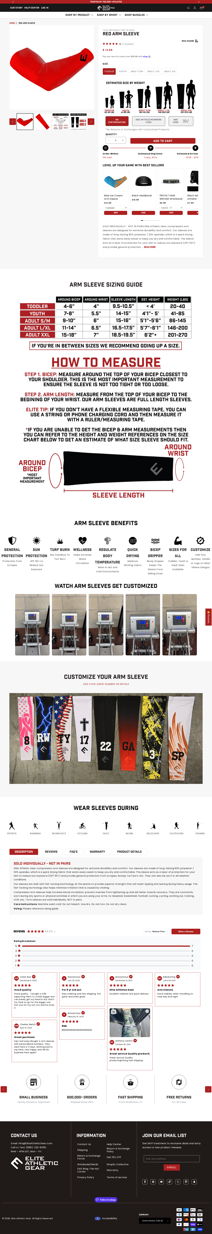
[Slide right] (91, 121)
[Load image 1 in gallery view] (25, 121)
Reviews (51, 852)
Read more (150, 247)
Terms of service (117, 1177)
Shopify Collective (118, 1164)
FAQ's (74, 852)
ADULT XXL (170, 71)
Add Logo (181, 121)
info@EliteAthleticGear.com (35, 1143)
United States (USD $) (152, 1220)
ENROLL (171, 1167)
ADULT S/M (137, 71)
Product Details (129, 852)
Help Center (114, 1144)
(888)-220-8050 (36, 1147)
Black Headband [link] (142, 195)
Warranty (112, 1170)
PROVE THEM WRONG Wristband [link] (171, 197)
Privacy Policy (85, 1177)
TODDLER (109, 71)
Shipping (82, 1150)
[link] (115, 181)
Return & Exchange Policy (118, 1150)
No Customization (117, 121)
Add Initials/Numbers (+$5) (149, 121)
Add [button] (116, 212)
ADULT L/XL (154, 71)
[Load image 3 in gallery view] (60, 121)
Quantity (111, 134)
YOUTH (122, 71)
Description (24, 852)
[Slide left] (12, 121)
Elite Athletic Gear (21, 1218)
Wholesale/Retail (87, 1164)
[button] (188, 8)
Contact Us (84, 1144)
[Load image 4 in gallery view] (78, 121)
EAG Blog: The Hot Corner (88, 1170)
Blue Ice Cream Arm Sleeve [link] (113, 197)
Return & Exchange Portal (88, 1157)
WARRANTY (97, 852)
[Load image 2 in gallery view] (43, 121)
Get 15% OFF (114, 1157)
